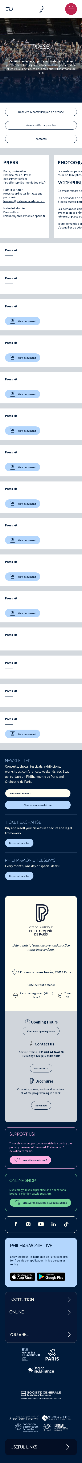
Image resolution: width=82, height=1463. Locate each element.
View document (27, 321)
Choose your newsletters (38, 805)
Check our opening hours (41, 1031)
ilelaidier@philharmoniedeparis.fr (24, 216)
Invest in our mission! (35, 1160)
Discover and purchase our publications (45, 1202)
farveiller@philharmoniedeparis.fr (24, 182)
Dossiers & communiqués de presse (41, 112)
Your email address (20, 793)
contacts (41, 139)
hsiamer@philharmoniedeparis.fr (24, 201)
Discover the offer (19, 843)
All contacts (41, 1068)
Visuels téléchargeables (41, 125)
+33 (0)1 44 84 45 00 (51, 1052)
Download (41, 1105)
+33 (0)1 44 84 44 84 (48, 1056)
